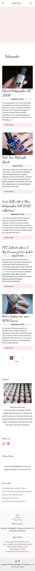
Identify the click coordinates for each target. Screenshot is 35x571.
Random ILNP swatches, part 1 (12, 495)
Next (17, 361)
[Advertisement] (17, 25)
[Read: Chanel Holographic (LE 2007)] (17, 77)
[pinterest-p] (9, 443)
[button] (3, 3)
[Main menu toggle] (31, 3)
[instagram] (4, 443)
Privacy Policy (17, 520)
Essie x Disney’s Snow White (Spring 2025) (17, 491)
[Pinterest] (19, 561)
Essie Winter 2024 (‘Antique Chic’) (14, 501)
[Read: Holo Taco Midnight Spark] (17, 144)
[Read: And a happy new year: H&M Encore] (17, 304)
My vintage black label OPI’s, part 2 (14, 488)
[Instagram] (16, 561)
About (17, 515)
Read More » (9, 125)
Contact (17, 517)
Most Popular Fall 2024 (10, 498)
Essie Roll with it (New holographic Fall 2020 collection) (16, 205)
